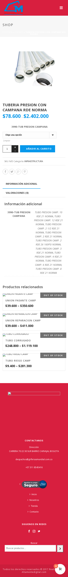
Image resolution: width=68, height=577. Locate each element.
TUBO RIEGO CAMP (18, 360)
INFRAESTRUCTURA (33, 161)
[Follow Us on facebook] (29, 531)
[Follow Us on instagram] (34, 531)
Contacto (34, 511)
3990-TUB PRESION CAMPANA (30, 126)
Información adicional (21, 183)
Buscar (34, 543)
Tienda (34, 505)
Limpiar (6, 140)
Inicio (34, 494)
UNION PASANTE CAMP (20, 300)
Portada (7, 32)
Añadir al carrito (39, 148)
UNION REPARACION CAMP (23, 320)
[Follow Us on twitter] (38, 531)
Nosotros (34, 500)
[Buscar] (60, 548)
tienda (19, 32)
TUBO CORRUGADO (18, 340)
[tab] (21, 183)
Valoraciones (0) (17, 192)
